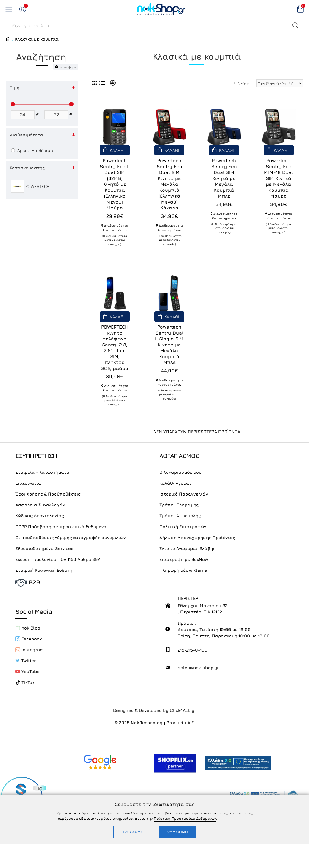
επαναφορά (67, 67)
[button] (295, 25)
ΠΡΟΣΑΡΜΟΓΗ (134, 831)
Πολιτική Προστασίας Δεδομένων (185, 818)
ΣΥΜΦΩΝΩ (177, 831)
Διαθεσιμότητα (26, 134)
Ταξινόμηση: (243, 83)
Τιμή (14, 87)
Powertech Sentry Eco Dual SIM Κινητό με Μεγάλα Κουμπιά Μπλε (224, 178)
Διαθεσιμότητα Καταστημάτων (115, 228)
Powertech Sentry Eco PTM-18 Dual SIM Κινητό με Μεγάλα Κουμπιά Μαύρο (278, 178)
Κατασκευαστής (27, 167)
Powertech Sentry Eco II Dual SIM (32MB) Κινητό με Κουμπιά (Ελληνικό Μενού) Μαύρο (114, 184)
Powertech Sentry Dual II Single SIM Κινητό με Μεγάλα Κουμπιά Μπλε (169, 344)
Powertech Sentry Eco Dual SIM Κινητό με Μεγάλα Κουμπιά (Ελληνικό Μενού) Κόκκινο (169, 184)
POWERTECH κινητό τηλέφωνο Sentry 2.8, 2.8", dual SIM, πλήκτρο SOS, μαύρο (115, 347)
